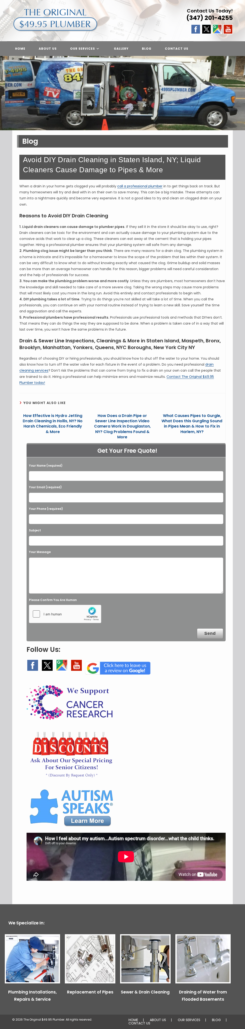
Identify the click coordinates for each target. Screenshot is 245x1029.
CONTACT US (139, 1023)
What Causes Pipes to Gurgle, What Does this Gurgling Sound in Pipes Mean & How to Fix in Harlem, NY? (191, 423)
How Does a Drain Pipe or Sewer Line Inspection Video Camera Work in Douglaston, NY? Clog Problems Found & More (122, 426)
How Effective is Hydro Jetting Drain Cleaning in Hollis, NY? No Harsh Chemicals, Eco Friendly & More (53, 423)
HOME (133, 1019)
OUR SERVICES (189, 1019)
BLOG (216, 1019)
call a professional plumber (139, 186)
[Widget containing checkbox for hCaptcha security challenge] (65, 614)
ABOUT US (158, 1019)
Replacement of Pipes (90, 992)
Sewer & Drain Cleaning (145, 992)
